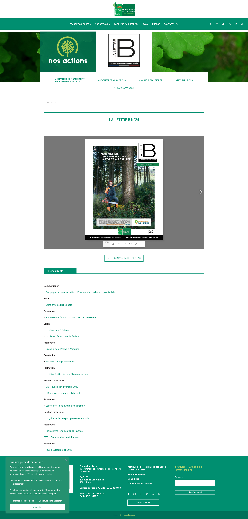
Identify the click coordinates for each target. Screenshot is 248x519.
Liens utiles (133, 479)
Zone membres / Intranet (140, 483)
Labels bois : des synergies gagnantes (65, 405)
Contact (169, 24)
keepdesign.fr (129, 515)
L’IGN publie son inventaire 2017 (62, 386)
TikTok (223, 24)
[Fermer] (66, 460)
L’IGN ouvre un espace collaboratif (63, 393)
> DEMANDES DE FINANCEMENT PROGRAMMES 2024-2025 (70, 80)
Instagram (217, 24)
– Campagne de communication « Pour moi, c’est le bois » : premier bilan (80, 292)
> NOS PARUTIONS (184, 80)
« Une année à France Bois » (60, 305)
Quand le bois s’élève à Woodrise (62, 349)
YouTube (242, 24)
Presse (156, 24)
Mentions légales (136, 474)
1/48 (107, 242)
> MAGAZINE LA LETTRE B (150, 80)
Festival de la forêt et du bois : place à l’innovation (71, 317)
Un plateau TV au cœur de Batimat (62, 336)
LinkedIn (236, 24)
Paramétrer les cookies (23, 501)
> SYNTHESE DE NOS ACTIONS (112, 80)
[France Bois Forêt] (124, 9)
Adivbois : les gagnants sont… (61, 361)
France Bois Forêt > (80, 24)
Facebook (211, 24)
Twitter (229, 24)
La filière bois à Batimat (57, 330)
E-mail (179, 477)
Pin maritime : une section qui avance (64, 431)
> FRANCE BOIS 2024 (124, 88)
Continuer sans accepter (50, 501)
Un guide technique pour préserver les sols (67, 418)
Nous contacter (143, 502)
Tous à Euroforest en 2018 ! (59, 450)
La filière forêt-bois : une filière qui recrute (67, 374)
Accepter (37, 507)
